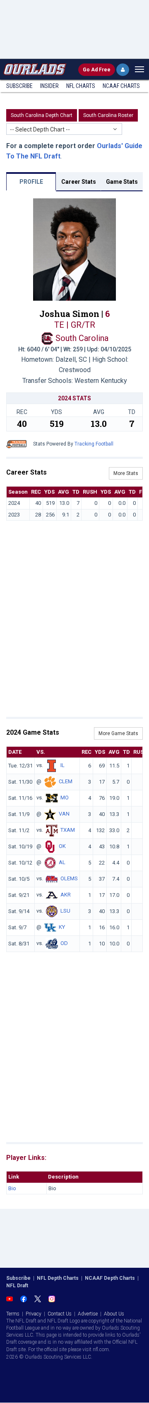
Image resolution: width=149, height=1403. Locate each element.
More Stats (125, 473)
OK (62, 846)
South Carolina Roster (108, 115)
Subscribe (19, 86)
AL (62, 863)
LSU (65, 911)
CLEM (65, 782)
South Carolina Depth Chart (41, 115)
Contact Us (60, 1314)
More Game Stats (118, 733)
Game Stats (122, 181)
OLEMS (69, 879)
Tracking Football (93, 444)
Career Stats (78, 181)
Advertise (88, 1314)
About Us (114, 1314)
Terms (12, 1314)
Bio (12, 1188)
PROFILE (31, 181)
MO (64, 798)
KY (62, 927)
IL (62, 765)
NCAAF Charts (121, 86)
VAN (64, 814)
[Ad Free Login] (122, 69)
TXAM (67, 830)
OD (64, 943)
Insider (49, 86)
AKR (65, 895)
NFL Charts (80, 86)
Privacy (33, 1314)
